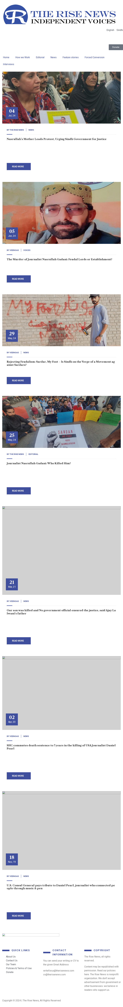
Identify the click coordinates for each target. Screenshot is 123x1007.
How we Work (22, 57)
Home (6, 57)
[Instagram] (110, 937)
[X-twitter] (82, 937)
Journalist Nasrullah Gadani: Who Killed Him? (39, 463)
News (53, 57)
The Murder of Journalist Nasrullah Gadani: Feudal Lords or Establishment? (59, 259)
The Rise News (17, 130)
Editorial (40, 57)
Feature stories (71, 57)
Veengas (14, 250)
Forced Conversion (94, 57)
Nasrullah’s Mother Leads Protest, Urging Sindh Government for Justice (56, 139)
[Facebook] (67, 937)
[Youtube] (96, 937)
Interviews (8, 64)
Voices (26, 250)
